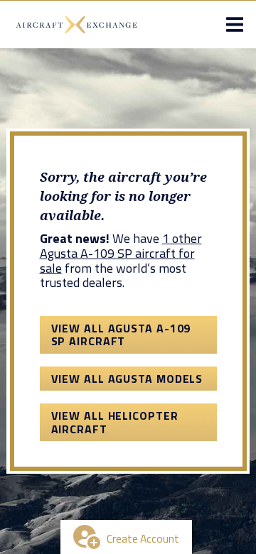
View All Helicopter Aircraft (114, 422)
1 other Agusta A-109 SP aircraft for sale (121, 253)
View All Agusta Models (127, 378)
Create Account (143, 538)
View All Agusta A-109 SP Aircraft (121, 334)
